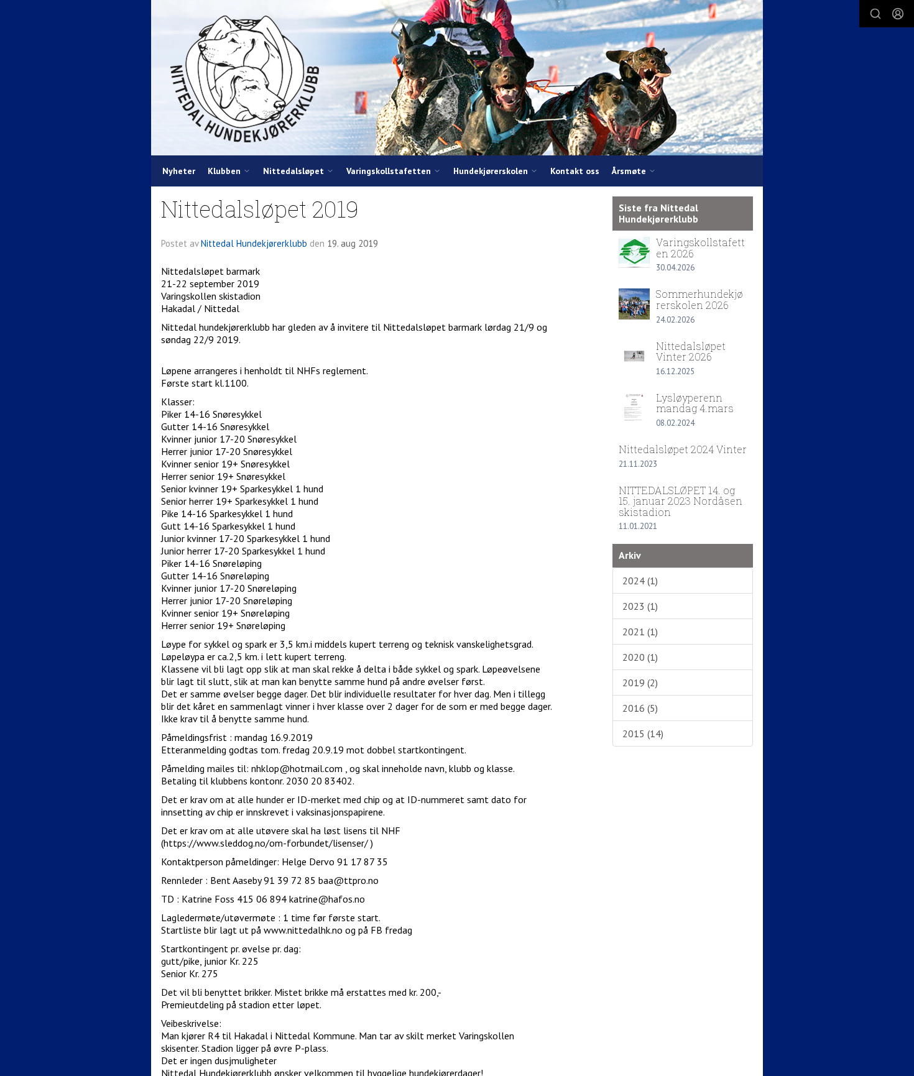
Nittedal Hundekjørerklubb (254, 243)
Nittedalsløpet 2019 (260, 208)
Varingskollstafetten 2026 (700, 248)
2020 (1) (640, 657)
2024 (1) (640, 580)
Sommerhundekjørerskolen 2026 (699, 299)
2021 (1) (640, 631)
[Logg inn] (898, 13)
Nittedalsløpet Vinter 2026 (691, 351)
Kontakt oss (574, 171)
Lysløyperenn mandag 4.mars (695, 403)
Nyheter (178, 171)
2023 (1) (640, 606)
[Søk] (875, 13)
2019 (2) (640, 682)
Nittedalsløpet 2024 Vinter (683, 449)
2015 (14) (642, 733)
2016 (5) (640, 708)
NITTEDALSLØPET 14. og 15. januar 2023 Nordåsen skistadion (680, 501)
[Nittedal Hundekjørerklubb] (457, 77)
